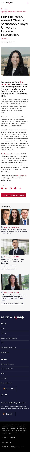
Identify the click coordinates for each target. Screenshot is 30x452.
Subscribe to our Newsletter (13, 195)
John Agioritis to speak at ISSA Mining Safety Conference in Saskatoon (12, 261)
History (3, 333)
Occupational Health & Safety (9, 266)
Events (3, 378)
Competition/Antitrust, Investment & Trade (12, 303)
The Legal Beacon (7, 369)
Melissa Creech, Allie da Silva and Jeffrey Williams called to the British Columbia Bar (14, 231)
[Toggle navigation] (27, 3)
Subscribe (9, 414)
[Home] (1, 9)
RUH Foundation (21, 175)
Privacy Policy (6, 442)
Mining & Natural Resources (9, 269)
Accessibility (5, 352)
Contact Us (10, 389)
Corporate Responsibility (9, 338)
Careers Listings (6, 383)
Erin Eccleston (6, 154)
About (3, 328)
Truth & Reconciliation (8, 347)
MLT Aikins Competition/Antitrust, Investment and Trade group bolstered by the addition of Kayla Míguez (13, 297)
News (6, 8)
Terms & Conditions (8, 437)
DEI (2, 343)
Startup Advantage (7, 364)
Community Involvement (8, 42)
